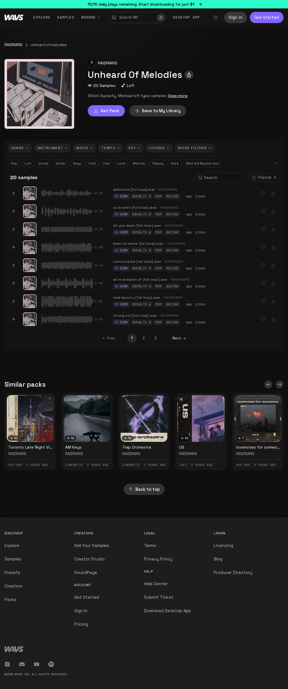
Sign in (235, 17)
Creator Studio (89, 559)
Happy (157, 163)
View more (178, 95)
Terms (150, 545)
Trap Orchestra (136, 447)
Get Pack (110, 110)
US (181, 447)
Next (176, 338)
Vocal (43, 163)
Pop (14, 163)
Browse (88, 17)
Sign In (80, 610)
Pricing (81, 624)
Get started (266, 17)
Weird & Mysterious (203, 163)
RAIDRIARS (13, 44)
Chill (92, 163)
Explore (41, 17)
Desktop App (186, 17)
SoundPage (85, 572)
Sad (106, 163)
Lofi (130, 85)
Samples (65, 17)
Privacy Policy (158, 559)
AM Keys (73, 447)
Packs (10, 599)
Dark (175, 163)
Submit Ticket (159, 597)
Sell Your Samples (91, 545)
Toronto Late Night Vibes (32, 447)
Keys (77, 163)
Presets (12, 572)
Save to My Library (161, 110)
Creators (13, 586)
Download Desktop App (167, 610)
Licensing (223, 545)
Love (121, 163)
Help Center (156, 583)
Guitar (60, 163)
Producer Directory (233, 572)
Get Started (86, 597)
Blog (218, 559)
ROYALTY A (141, 196)
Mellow (139, 163)
